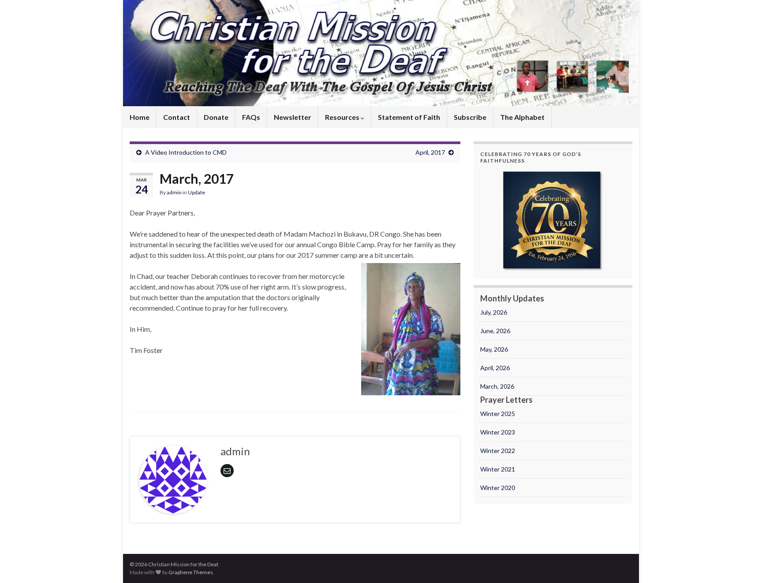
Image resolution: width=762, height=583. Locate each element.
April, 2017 (430, 152)
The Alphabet (522, 117)
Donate (216, 117)
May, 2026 (494, 349)
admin (174, 192)
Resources (343, 117)
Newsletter (292, 117)
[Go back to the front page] (381, 53)
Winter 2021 (497, 469)
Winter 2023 (497, 432)
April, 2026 (495, 367)
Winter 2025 (497, 413)
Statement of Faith (409, 117)
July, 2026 (493, 312)
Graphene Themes (190, 572)
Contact (176, 117)
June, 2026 (495, 330)
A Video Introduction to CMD (186, 152)
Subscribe (470, 117)
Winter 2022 (497, 450)
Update (196, 192)
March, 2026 (497, 386)
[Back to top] (742, 563)
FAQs (251, 117)
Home (139, 117)
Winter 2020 (497, 487)
